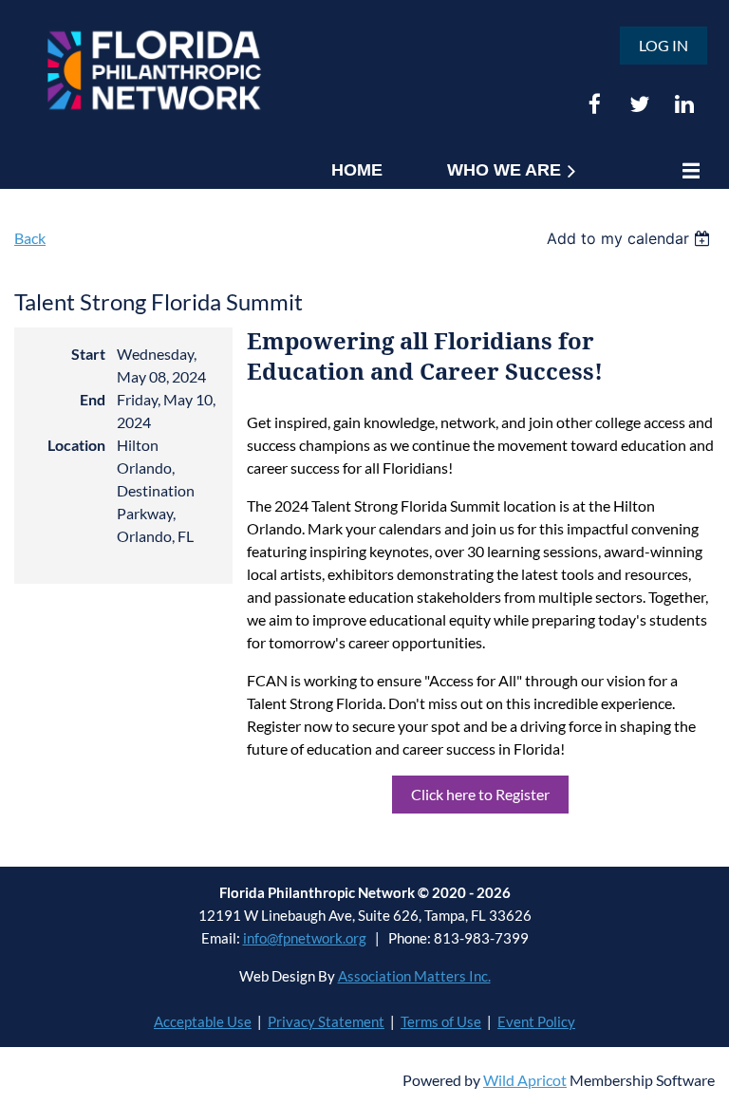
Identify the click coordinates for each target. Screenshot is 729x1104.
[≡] (686, 170)
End (92, 399)
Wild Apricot (525, 1080)
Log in (663, 45)
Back (30, 238)
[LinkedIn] (684, 104)
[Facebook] (595, 104)
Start (88, 354)
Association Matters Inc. (414, 975)
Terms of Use (441, 1021)
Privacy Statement (326, 1021)
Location (76, 445)
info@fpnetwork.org (304, 937)
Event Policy (536, 1021)
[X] (639, 104)
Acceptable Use (203, 1021)
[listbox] (631, 238)
